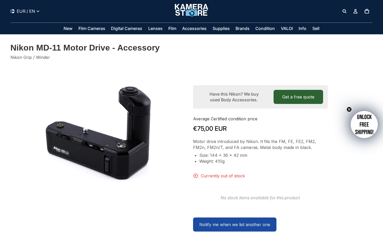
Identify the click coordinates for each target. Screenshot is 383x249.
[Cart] (367, 11)
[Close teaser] (349, 109)
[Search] (344, 11)
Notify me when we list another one (234, 224)
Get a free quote (298, 96)
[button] (364, 124)
